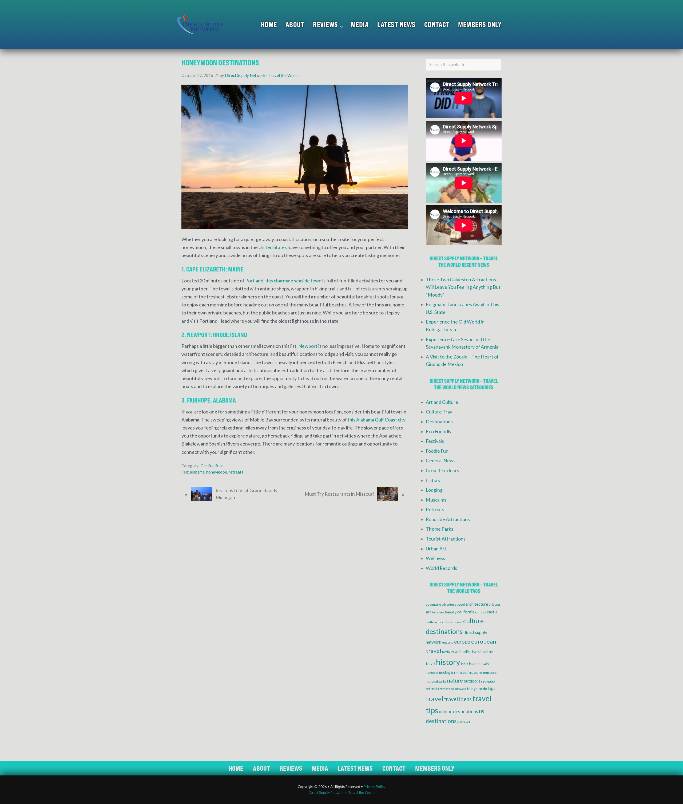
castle (492, 611)
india (464, 664)
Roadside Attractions (448, 519)
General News (440, 460)
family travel (450, 651)
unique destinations (458, 711)
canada (480, 612)
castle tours (433, 622)
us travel (463, 722)
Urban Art (436, 548)
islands (475, 663)
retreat (431, 688)
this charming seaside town (293, 280)
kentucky (432, 672)
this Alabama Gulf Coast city (377, 420)
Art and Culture (442, 402)
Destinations (212, 465)
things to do (477, 688)
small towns (458, 689)
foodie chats (469, 651)
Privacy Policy (374, 787)
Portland (254, 280)
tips (491, 688)
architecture (477, 603)
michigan (447, 672)
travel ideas (458, 699)
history (433, 480)
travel (434, 699)
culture (473, 621)
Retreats (435, 509)
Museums (436, 500)
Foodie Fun (437, 451)
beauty (450, 612)
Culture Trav (439, 412)
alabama (197, 472)
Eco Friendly (438, 431)
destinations (444, 631)
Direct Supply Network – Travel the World (342, 792)
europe (462, 642)
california (465, 611)
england (447, 642)
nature (455, 680)
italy (485, 663)
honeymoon (216, 472)
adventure (433, 604)
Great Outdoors (442, 470)
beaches (438, 612)
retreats (236, 472)
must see (490, 673)
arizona (494, 604)
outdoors (472, 681)
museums (475, 672)
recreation (489, 681)
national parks (436, 681)
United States (273, 247)
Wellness (435, 558)
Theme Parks (439, 529)
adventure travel (453, 604)
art (428, 611)
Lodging (434, 490)
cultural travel (452, 622)
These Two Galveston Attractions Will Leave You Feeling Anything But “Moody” (463, 287)
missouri (462, 673)
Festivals (435, 441)
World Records (441, 568)
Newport (307, 346)
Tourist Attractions (446, 539)
